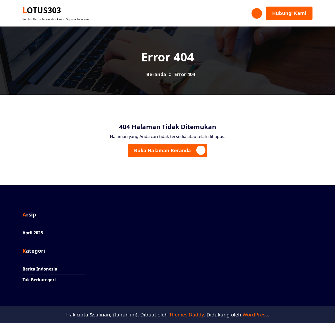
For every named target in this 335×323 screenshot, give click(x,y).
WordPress (255, 314)
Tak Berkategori (39, 280)
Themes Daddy (186, 314)
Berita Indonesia (40, 269)
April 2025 (33, 233)
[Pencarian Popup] (257, 13)
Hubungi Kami (289, 13)
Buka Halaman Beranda (162, 150)
